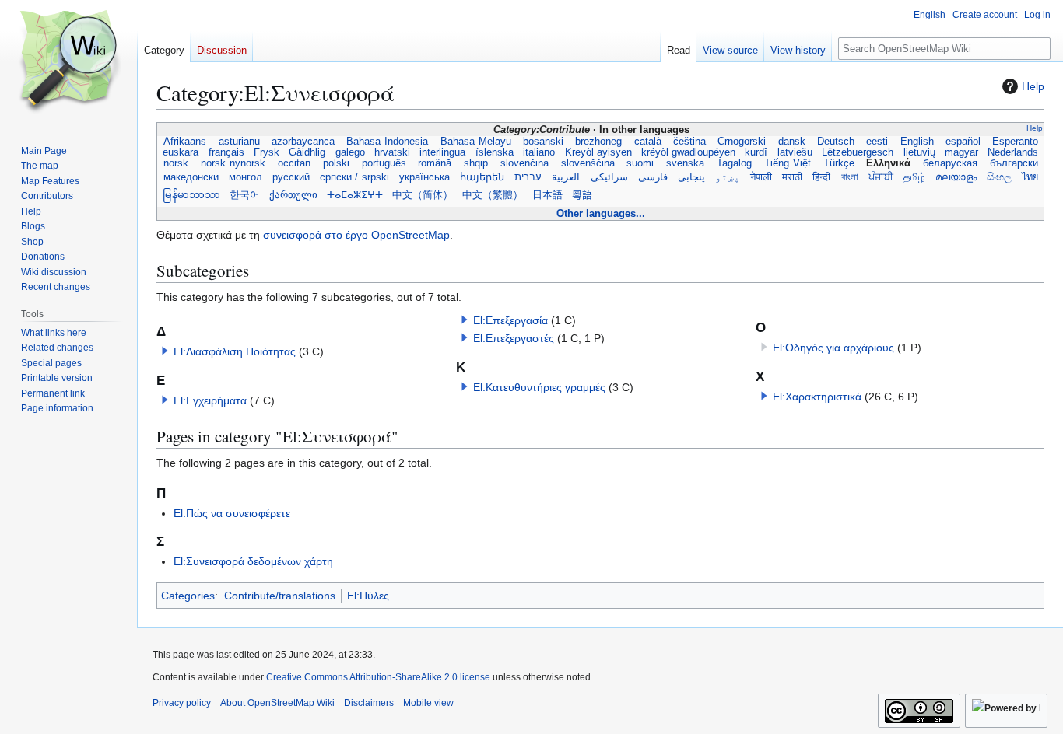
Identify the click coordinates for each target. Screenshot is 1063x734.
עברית (528, 177)
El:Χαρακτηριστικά (817, 396)
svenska (685, 163)
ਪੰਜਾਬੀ (880, 177)
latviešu (795, 152)
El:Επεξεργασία (510, 320)
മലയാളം (956, 177)
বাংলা (849, 177)
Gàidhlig (307, 152)
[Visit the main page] (68, 62)
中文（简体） (422, 195)
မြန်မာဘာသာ (191, 195)
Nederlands (1012, 152)
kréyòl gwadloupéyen (688, 152)
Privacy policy (182, 702)
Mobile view (428, 702)
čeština (689, 141)
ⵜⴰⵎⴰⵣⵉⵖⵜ (355, 195)
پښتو (728, 177)
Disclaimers (369, 702)
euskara (181, 152)
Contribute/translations (279, 595)
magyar (961, 152)
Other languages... (600, 213)
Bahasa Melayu (476, 141)
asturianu (238, 141)
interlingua (442, 152)
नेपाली (761, 177)
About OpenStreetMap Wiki (277, 702)
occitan (294, 163)
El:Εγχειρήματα (210, 400)
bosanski (543, 141)
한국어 (244, 195)
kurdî (756, 152)
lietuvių (919, 152)
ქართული (293, 195)
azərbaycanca (303, 141)
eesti (877, 141)
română (435, 163)
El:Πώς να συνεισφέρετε (232, 513)
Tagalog (734, 163)
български (1013, 163)
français (226, 152)
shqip (476, 163)
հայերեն (482, 177)
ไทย (1030, 177)
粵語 (582, 195)
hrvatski (392, 152)
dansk (791, 141)
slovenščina (587, 163)
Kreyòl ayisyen (597, 152)
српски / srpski (355, 177)
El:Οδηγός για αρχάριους (833, 347)
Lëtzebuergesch (857, 152)
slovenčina (524, 163)
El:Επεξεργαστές (513, 338)
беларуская (950, 163)
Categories (188, 595)
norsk (176, 163)
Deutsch (835, 141)
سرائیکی (609, 177)
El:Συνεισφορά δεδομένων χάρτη (253, 561)
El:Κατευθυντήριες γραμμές (539, 387)
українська (425, 177)
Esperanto (1014, 141)
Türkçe (838, 163)
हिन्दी (821, 177)
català (647, 141)
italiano (539, 152)
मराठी (792, 177)
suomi (640, 163)
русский (290, 177)
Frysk (266, 152)
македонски (191, 177)
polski (336, 163)
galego (350, 152)
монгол (245, 177)
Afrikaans (185, 141)
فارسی (652, 177)
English (916, 141)
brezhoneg (598, 141)
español (963, 141)
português (383, 163)
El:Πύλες (368, 595)
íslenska (494, 152)
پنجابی (691, 177)
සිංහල (1000, 177)
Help (1033, 86)
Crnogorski (742, 141)
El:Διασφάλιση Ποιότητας (235, 351)
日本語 (547, 195)
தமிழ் (914, 177)
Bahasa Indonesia (387, 141)
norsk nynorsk (233, 163)
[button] (165, 350)
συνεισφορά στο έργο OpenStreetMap (356, 235)
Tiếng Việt (787, 163)
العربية (566, 177)
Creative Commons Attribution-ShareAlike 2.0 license (378, 677)
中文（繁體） (492, 195)
